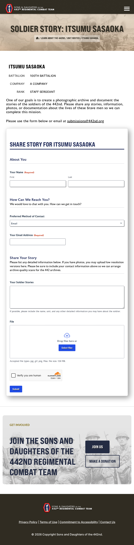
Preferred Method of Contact (27, 216)
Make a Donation (102, 461)
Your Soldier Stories (22, 282)
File (12, 321)
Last (70, 177)
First (12, 177)
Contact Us (107, 522)
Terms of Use (48, 522)
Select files (67, 347)
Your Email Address (27, 235)
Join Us (97, 447)
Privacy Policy (28, 522)
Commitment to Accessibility (78, 522)
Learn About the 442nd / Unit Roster (60, 38)
